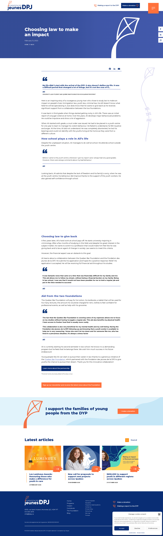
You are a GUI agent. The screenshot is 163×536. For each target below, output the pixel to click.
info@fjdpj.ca (29, 514)
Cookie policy (132, 532)
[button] (159, 514)
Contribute (71, 508)
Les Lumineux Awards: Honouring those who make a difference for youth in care (40, 477)
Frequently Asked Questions (92, 505)
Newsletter (88, 502)
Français (87, 515)
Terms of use (88, 511)
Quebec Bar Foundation (55, 359)
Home (26, 44)
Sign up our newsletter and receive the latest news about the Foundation (71, 385)
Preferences (152, 528)
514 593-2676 (29, 512)
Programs (70, 503)
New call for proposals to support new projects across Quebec (81, 476)
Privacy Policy (141, 532)
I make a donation (128, 411)
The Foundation (72, 511)
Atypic (67, 530)
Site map (87, 513)
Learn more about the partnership (56, 368)
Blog (32, 44)
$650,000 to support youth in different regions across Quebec (120, 476)
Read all (134, 440)
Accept (121, 528)
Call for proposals (90, 500)
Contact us (88, 507)
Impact (69, 506)
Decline (137, 528)
